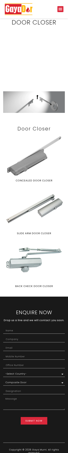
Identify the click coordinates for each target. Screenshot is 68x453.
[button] (60, 9)
